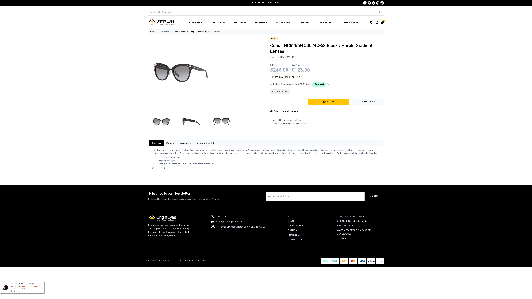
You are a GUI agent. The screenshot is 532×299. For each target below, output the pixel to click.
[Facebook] (365, 3)
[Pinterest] (373, 3)
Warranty (170, 143)
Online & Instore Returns (352, 221)
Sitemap (342, 238)
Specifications (185, 143)
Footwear (240, 22)
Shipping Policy (346, 225)
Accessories (284, 22)
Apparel (305, 22)
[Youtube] (382, 3)
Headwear (261, 22)
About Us (293, 216)
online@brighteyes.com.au (229, 221)
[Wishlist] (371, 22)
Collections (194, 22)
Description (156, 143)
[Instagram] (377, 3)
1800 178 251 (223, 216)
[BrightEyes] (161, 22)
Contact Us (295, 239)
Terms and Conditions (350, 216)
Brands (292, 230)
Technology (326, 22)
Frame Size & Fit (280, 92)
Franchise (294, 235)
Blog (291, 221)
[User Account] (377, 22)
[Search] (380, 12)
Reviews (200, 143)
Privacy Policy (297, 225)
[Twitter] (369, 3)
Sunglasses (217, 22)
